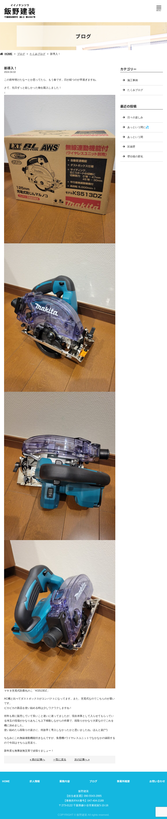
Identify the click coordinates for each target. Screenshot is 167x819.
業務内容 (64, 781)
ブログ (21, 54)
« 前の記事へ (37, 759)
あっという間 (135, 137)
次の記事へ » (82, 759)
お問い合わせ (157, 781)
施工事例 (132, 80)
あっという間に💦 (138, 127)
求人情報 (34, 781)
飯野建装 (83, 791)
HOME (8, 54)
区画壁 (131, 146)
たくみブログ (37, 54)
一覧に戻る (59, 759)
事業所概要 (123, 781)
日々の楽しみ (135, 117)
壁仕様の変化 (135, 156)
